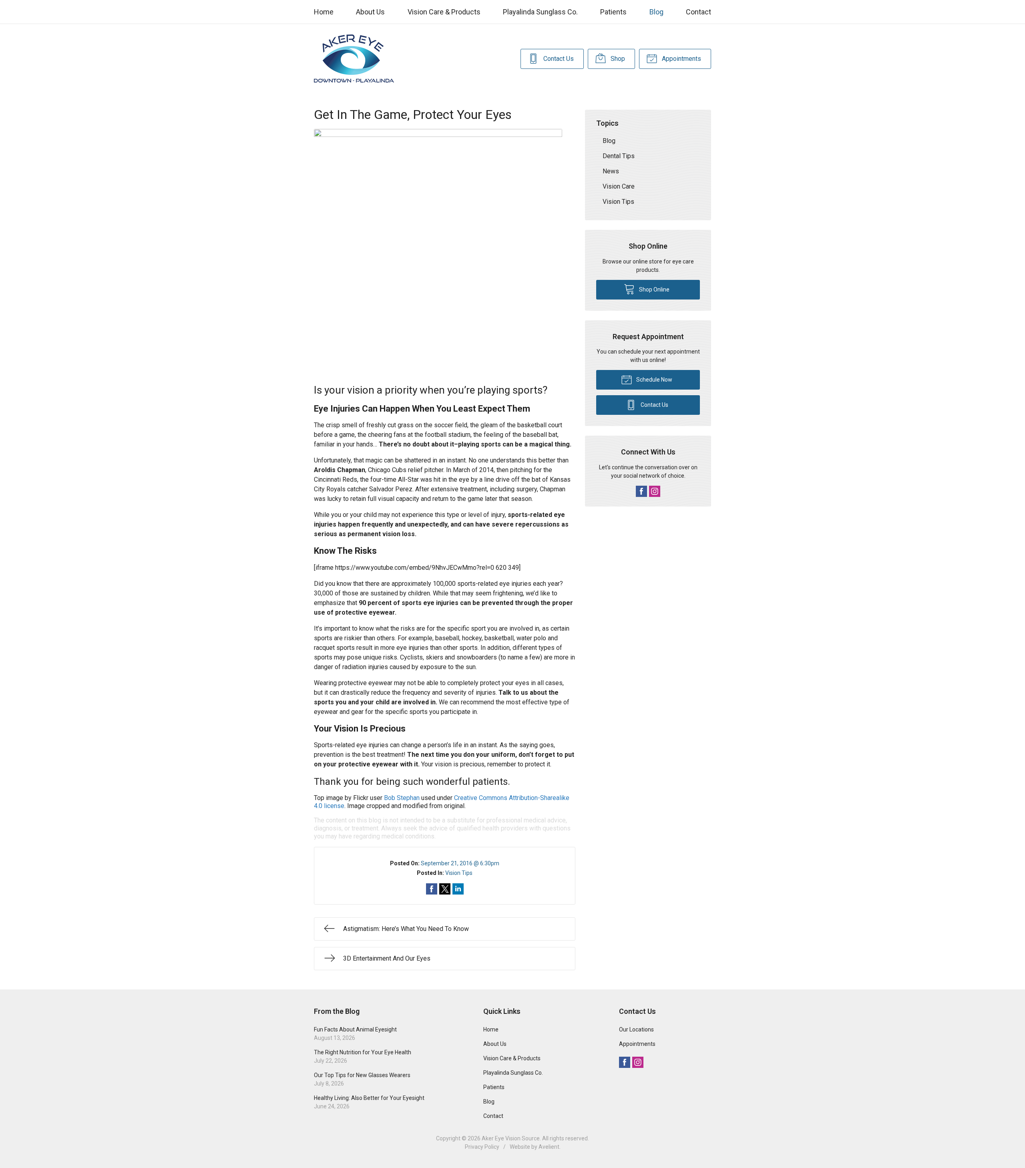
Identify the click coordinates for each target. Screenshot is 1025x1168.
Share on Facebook (431, 889)
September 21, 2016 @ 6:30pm (460, 863)
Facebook (641, 491)
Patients (613, 12)
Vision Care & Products (444, 12)
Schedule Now (653, 379)
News (611, 171)
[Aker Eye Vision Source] (354, 59)
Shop (617, 58)
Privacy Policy (482, 1147)
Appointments (680, 58)
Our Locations (636, 1029)
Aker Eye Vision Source (511, 1138)
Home (324, 12)
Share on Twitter (444, 889)
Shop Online (653, 289)
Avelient (549, 1147)
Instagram (654, 491)
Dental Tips (619, 156)
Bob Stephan (402, 798)
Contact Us (558, 58)
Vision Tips (458, 873)
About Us (370, 12)
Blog (656, 12)
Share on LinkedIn (458, 889)
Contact (698, 12)
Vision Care (619, 186)
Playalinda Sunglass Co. (540, 12)
